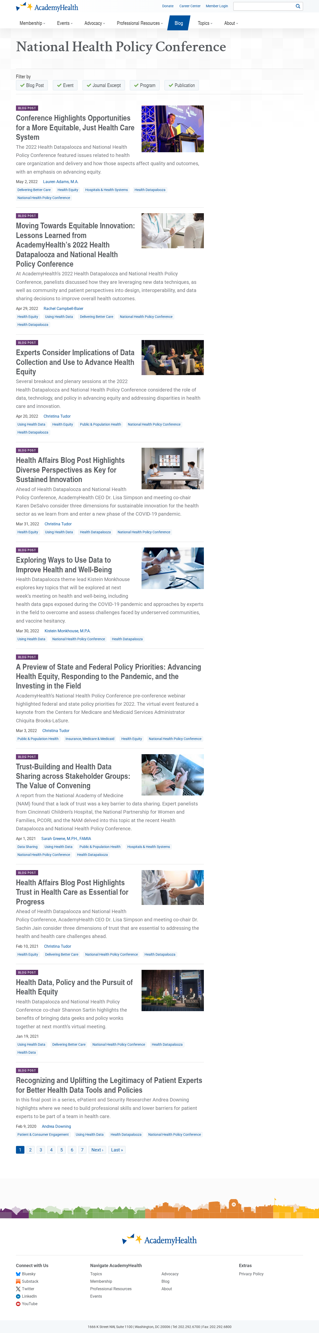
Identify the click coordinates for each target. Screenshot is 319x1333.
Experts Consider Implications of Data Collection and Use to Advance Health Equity (75, 361)
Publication (185, 85)
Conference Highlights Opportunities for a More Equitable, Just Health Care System (75, 127)
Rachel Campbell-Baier (63, 308)
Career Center (190, 6)
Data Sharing (27, 847)
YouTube (29, 1303)
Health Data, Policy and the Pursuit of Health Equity (74, 986)
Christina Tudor (57, 416)
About (166, 1288)
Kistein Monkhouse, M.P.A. (68, 631)
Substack (30, 1281)
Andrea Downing (56, 1126)
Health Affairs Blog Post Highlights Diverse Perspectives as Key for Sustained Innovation (70, 469)
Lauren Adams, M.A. (61, 181)
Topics (96, 1274)
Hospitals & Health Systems (106, 190)
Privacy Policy (251, 1274)
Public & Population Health (100, 424)
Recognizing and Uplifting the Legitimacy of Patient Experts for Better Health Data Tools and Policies (109, 1084)
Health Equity (68, 190)
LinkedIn (29, 1296)
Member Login (217, 6)
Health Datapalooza (150, 190)
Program (148, 85)
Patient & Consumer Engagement (43, 1135)
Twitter (28, 1288)
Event (68, 85)
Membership (101, 1281)
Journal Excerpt (107, 85)
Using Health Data (59, 317)
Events (96, 1296)
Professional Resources (111, 1288)
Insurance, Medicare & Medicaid (90, 739)
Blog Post (35, 85)
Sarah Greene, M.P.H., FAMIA (66, 838)
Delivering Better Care (34, 190)
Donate (167, 6)
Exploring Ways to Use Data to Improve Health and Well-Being (64, 564)
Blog (165, 1281)
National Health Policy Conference (43, 198)
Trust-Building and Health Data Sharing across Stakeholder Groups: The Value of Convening (73, 776)
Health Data (26, 1052)
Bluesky (29, 1274)
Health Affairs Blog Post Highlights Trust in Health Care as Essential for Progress (72, 892)
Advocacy (170, 1274)
